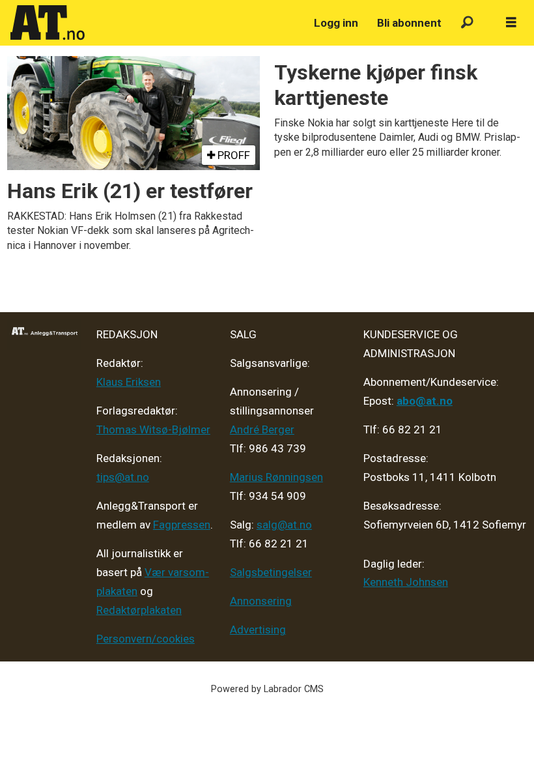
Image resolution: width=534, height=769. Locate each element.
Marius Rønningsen (276, 477)
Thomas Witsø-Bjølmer (153, 429)
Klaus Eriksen (128, 381)
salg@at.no (284, 524)
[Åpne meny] (511, 23)
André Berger (262, 429)
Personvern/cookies (145, 638)
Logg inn (336, 22)
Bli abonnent (409, 22)
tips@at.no (122, 477)
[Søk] (467, 23)
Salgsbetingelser (271, 572)
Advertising (258, 629)
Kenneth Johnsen (405, 581)
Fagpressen (181, 524)
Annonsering (261, 600)
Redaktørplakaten (139, 610)
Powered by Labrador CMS (267, 689)
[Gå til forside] (154, 22)
